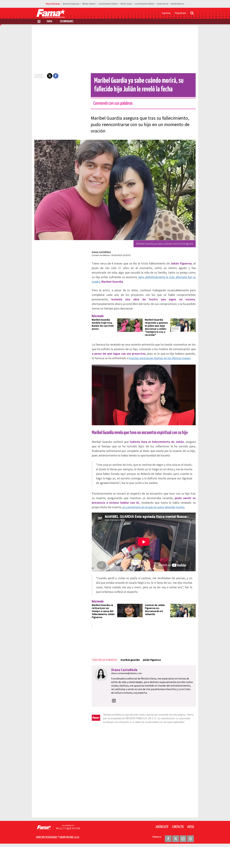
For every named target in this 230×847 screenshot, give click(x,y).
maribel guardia (130, 660)
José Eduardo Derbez (108, 3)
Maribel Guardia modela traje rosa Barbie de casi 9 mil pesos (102, 324)
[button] (49, 76)
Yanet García (162, 3)
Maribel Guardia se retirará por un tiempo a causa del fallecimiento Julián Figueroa (103, 611)
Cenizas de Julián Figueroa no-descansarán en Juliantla (155, 609)
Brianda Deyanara (71, 3)
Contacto (178, 827)
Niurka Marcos (177, 3)
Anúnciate (162, 827)
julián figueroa (152, 660)
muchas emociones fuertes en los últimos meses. (160, 358)
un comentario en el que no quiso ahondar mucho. (153, 507)
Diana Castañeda (101, 252)
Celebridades (66, 21)
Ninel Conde (126, 3)
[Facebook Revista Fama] (168, 838)
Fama (49, 21)
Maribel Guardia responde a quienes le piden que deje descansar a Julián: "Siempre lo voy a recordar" (156, 327)
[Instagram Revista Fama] (183, 838)
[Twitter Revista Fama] (175, 838)
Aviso (190, 827)
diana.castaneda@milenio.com (126, 673)
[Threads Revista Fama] (190, 838)
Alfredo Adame (88, 3)
